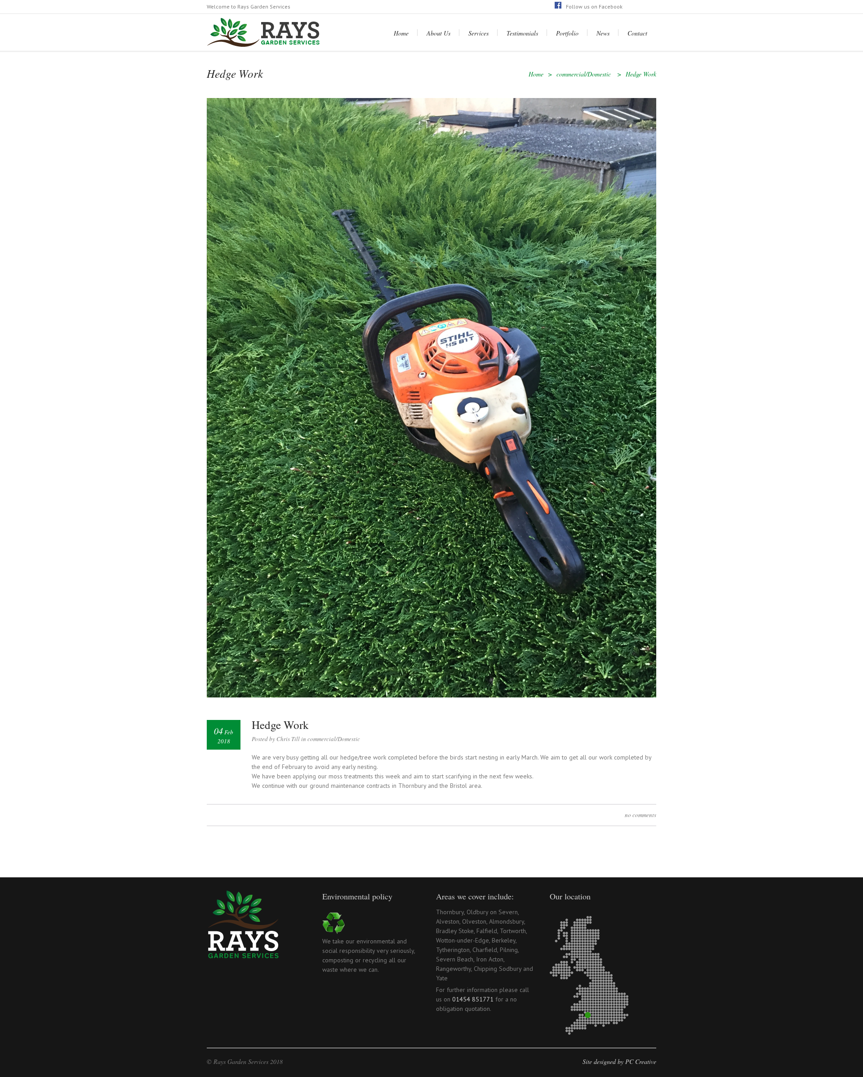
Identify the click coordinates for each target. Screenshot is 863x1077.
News (602, 33)
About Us (438, 33)
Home (401, 33)
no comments (640, 815)
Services (478, 33)
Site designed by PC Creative (619, 1061)
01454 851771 (473, 999)
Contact (637, 33)
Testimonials (522, 33)
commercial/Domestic (583, 74)
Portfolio (567, 33)
